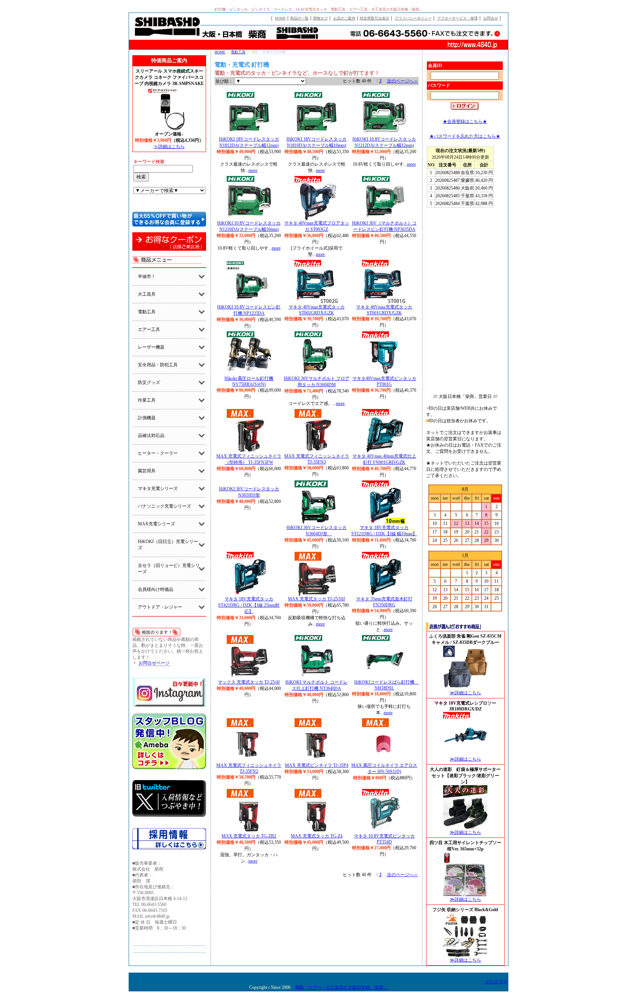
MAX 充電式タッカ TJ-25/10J (316, 599)
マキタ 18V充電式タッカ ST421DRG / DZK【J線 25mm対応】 (248, 605)
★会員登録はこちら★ (465, 121)
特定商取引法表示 (374, 18)
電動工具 (238, 52)
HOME (280, 18)
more (252, 170)
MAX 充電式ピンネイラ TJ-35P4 (316, 765)
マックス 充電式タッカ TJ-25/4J (249, 682)
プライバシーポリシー (413, 18)
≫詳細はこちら (169, 146)
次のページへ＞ (402, 81)
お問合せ (490, 18)
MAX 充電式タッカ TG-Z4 (316, 836)
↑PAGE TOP (496, 981)
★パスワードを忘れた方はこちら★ (464, 136)
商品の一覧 (299, 18)
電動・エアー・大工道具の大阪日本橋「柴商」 (341, 987)
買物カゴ (320, 18)
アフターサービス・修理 (457, 18)
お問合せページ (154, 663)
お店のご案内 (344, 18)
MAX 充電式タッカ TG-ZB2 (249, 836)
